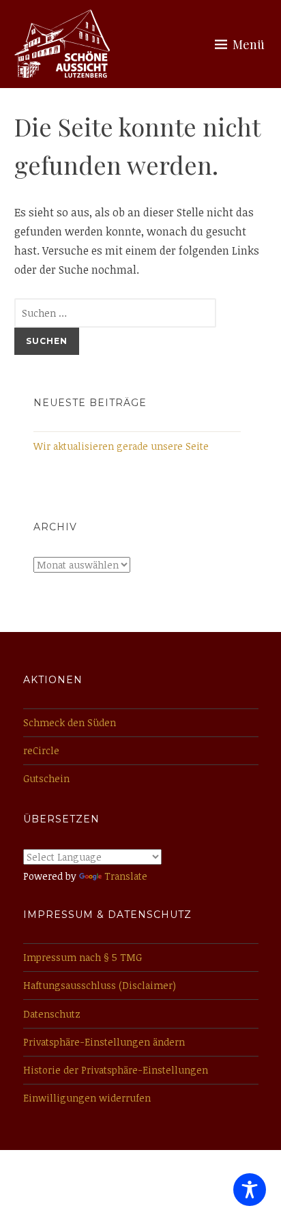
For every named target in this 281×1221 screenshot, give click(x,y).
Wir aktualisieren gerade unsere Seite (121, 446)
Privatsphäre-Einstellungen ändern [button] (104, 1041)
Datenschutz (51, 1013)
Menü (249, 44)
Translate (125, 876)
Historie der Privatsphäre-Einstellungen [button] (115, 1069)
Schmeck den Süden (69, 722)
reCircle (41, 750)
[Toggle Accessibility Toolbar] (249, 1189)
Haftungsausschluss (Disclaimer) (99, 985)
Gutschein (46, 778)
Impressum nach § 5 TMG (82, 957)
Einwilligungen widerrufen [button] (87, 1097)
